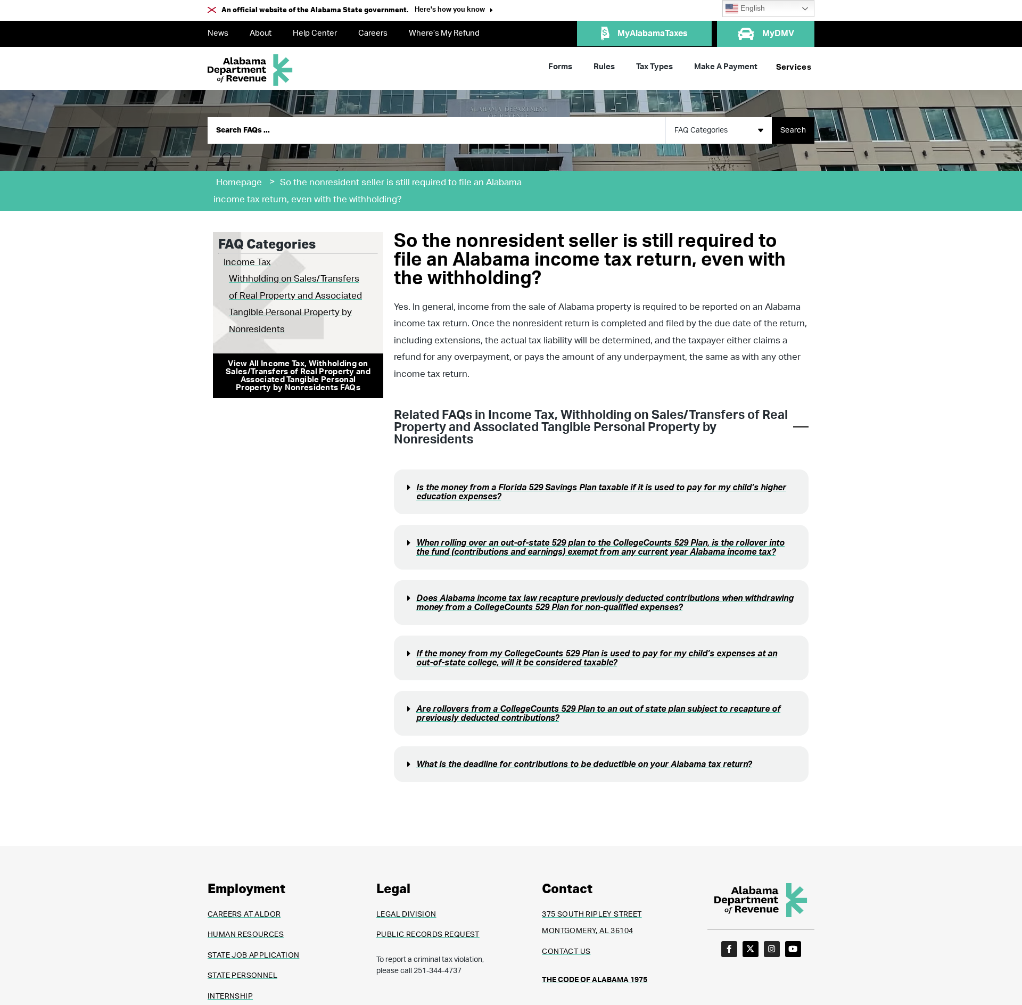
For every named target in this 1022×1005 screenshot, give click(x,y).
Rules (604, 67)
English (751, 8)
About (260, 33)
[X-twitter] (751, 949)
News (218, 33)
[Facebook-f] (729, 949)
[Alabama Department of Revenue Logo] (250, 70)
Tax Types (654, 67)
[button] (454, 10)
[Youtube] (793, 949)
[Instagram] (772, 949)
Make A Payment (725, 67)
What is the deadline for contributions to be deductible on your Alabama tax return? (584, 764)
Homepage (239, 182)
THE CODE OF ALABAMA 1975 (594, 980)
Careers (373, 33)
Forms (560, 67)
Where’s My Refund (444, 33)
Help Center (315, 33)
